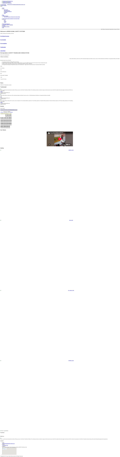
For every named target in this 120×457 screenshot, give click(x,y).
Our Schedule (3, 39)
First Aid (3, 25)
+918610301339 (9, 4)
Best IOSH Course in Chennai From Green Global (12, 16)
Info (1, 97)
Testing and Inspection (8, 11)
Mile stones (6, 9)
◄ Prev (2, 112)
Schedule (5, 12)
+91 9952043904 (3, 4)
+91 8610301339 (5, 445)
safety (1, 91)
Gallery (5, 21)
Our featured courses (4, 36)
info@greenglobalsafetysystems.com (19, 4)
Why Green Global (7, 10)
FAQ (4, 20)
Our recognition (3, 43)
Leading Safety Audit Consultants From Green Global (10, 18)
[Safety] (3, 5)
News (5, 22)
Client (3, 15)
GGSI (3, 27)
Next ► (11, 112)
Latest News (2, 50)
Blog (5, 13)
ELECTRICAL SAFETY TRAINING (7, 24)
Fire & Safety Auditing (5, 26)
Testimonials (3, 47)
